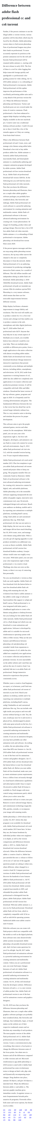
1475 (19, 1117)
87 (19, 1115)
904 (4, 1115)
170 (4, 1120)
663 (4, 1117)
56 (19, 1112)
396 (31, 1110)
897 (15, 1112)
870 (29, 1112)
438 (9, 1115)
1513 (9, 1112)
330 (30, 1117)
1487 (30, 1115)
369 (15, 1110)
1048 (19, 1120)
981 (9, 1120)
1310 (24, 1115)
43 (24, 1112)
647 (25, 1117)
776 (14, 1117)
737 (4, 1112)
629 (26, 1110)
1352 (9, 1110)
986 (14, 1120)
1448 (20, 1110)
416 (9, 1117)
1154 (14, 1115)
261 (4, 1110)
